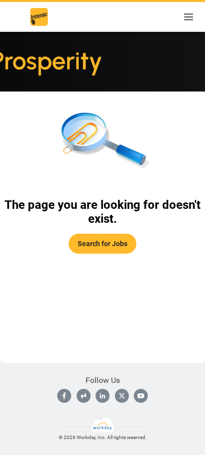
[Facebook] (64, 396)
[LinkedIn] (102, 396)
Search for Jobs (102, 244)
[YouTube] (141, 396)
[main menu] (188, 17)
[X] (122, 396)
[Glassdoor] (84, 396)
